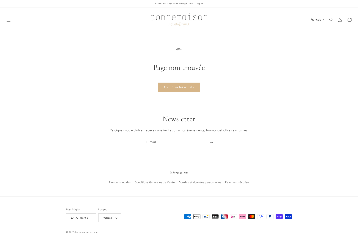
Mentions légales (120, 182)
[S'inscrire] (211, 142)
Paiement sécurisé (237, 182)
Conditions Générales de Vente (155, 182)
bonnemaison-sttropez (86, 232)
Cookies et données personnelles (200, 182)
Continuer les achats (179, 87)
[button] (8, 19)
